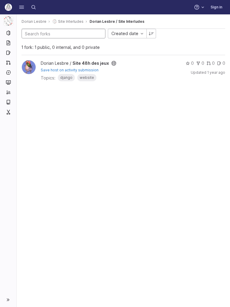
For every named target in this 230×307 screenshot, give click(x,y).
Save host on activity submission (70, 70)
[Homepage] (8, 7)
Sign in (216, 7)
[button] (21, 7)
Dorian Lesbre (34, 21)
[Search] (33, 7)
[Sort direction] (151, 33)
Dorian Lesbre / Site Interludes (117, 21)
